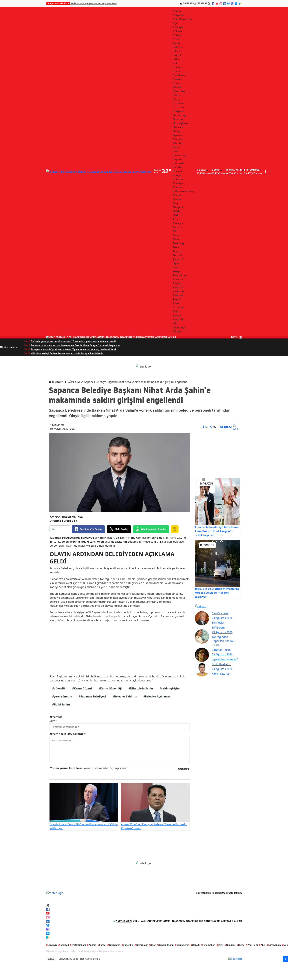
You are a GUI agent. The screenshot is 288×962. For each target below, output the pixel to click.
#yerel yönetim (62, 696)
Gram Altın (235, 170)
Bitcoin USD (253, 170)
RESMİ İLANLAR (167, 337)
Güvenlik (51, 944)
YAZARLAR (201, 3)
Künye (199, 892)
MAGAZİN (122, 337)
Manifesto (228, 892)
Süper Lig (128, 944)
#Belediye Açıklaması (157, 696)
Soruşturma (182, 944)
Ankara (91, 944)
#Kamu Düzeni (82, 688)
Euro (217, 170)
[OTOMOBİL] (217, 563)
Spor (152, 944)
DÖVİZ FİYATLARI (78, 3)
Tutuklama (113, 944)
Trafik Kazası (78, 944)
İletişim (238, 892)
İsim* (53, 721)
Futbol (102, 944)
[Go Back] (285, 959)
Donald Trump (165, 944)
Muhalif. (57, 382)
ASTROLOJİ (110, 3)
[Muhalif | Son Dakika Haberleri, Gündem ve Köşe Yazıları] (54, 892)
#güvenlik (59, 688)
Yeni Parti (252, 944)
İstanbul (63, 944)
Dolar (202, 170)
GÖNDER (184, 769)
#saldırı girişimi (170, 688)
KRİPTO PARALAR (95, 3)
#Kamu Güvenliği (110, 688)
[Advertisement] (120, 648)
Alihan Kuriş (273, 944)
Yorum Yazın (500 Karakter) (68, 734)
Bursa (240, 944)
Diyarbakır (141, 944)
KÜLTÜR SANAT (137, 337)
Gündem (230, 944)
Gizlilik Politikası (212, 892)
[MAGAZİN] (217, 501)
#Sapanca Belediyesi (92, 696)
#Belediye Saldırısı (124, 696)
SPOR (114, 337)
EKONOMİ (97, 337)
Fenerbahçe (208, 944)
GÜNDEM (86, 337)
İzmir (219, 944)
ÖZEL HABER (74, 337)
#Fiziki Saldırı (61, 704)
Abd (262, 944)
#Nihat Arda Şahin (140, 688)
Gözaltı (195, 944)
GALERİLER (188, 3)
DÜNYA (107, 337)
